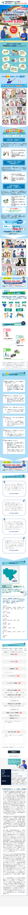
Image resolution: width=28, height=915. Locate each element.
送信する (14, 752)
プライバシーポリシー (14, 755)
